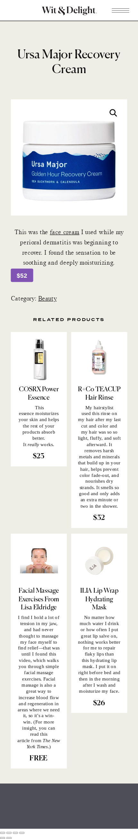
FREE (38, 758)
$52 (22, 275)
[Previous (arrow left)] (2, 838)
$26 (99, 703)
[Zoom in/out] (2, 833)
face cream (64, 232)
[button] (113, 113)
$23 (39, 456)
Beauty (47, 299)
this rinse (101, 413)
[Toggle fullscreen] (9, 833)
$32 (99, 517)
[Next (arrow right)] (9, 838)
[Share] (15, 833)
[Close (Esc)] (21, 833)
